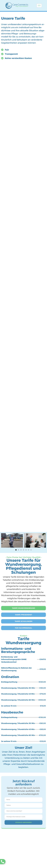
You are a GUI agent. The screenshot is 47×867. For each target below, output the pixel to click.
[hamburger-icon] (39, 5)
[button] (3, 540)
